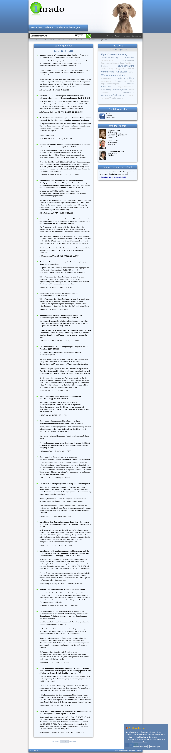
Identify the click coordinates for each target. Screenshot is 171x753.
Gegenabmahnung (107, 60)
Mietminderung (120, 81)
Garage (131, 72)
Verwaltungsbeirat (116, 98)
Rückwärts (55, 742)
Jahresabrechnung (110, 57)
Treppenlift (120, 69)
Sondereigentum (120, 89)
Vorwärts (72, 742)
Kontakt (117, 36)
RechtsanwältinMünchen (116, 153)
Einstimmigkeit (106, 81)
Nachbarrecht (106, 78)
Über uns (109, 36)
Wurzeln (131, 95)
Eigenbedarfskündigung (110, 84)
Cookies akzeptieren (139, 747)
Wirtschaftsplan (128, 60)
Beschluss (106, 86)
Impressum (126, 36)
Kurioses (130, 84)
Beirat (121, 63)
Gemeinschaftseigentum (112, 95)
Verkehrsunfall (128, 92)
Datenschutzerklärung (140, 742)
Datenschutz (136, 36)
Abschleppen (129, 63)
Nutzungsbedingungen (121, 750)
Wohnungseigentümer (113, 75)
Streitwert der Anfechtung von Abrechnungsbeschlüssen (62, 589)
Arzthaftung (105, 98)
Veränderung (107, 72)
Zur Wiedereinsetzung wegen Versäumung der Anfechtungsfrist (65, 484)
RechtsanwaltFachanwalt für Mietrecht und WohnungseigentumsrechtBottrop (117, 134)
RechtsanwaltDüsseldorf (113, 142)
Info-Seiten (132, 750)
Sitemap (139, 750)
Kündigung (121, 71)
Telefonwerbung (107, 69)
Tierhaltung (105, 93)
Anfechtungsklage (126, 78)
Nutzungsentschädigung (110, 63)
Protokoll (105, 66)
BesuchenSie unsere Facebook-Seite (110, 115)
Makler (131, 90)
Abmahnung (106, 90)
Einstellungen (155, 747)
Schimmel (130, 69)
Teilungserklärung (125, 66)
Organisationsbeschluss (126, 87)
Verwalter (129, 57)
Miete (132, 81)
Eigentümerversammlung (114, 54)
